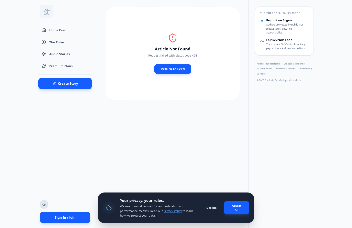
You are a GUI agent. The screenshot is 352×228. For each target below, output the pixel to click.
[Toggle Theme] (44, 204)
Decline (211, 208)
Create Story (68, 83)
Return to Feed (173, 69)
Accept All (236, 208)
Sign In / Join (65, 217)
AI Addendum (264, 68)
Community (305, 68)
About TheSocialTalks (268, 63)
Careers (261, 73)
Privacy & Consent (285, 68)
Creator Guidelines (294, 63)
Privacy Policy (173, 211)
